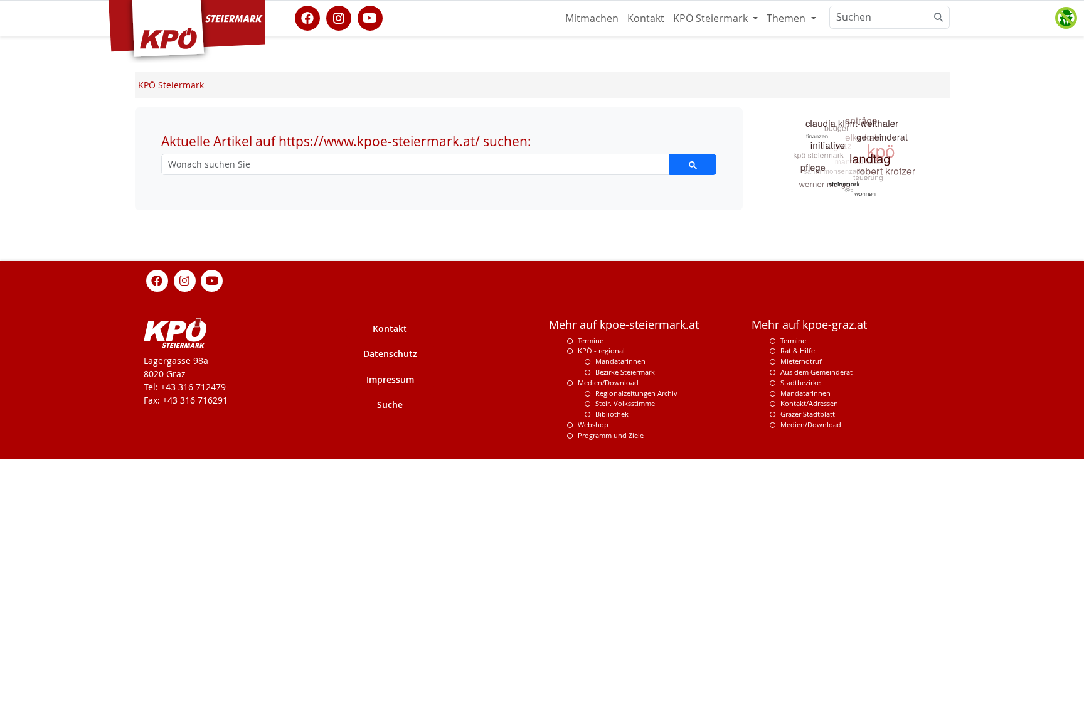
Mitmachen (592, 18)
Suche (390, 404)
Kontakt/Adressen (809, 403)
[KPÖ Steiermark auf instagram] (338, 17)
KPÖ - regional (601, 350)
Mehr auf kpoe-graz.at (809, 325)
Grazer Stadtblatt (807, 414)
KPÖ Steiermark (711, 18)
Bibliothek (612, 414)
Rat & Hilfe (797, 350)
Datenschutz (390, 354)
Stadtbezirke (800, 382)
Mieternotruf (801, 361)
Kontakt (645, 18)
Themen (787, 18)
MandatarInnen (805, 393)
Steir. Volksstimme (625, 403)
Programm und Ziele (611, 435)
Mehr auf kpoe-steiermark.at (624, 325)
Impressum (390, 379)
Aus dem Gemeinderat (816, 372)
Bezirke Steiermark (625, 372)
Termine (590, 340)
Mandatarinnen (620, 361)
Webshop (593, 424)
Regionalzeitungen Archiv (636, 393)
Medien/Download (608, 382)
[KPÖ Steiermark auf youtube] (370, 17)
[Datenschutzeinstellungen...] (1066, 18)
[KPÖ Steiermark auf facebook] (307, 17)
